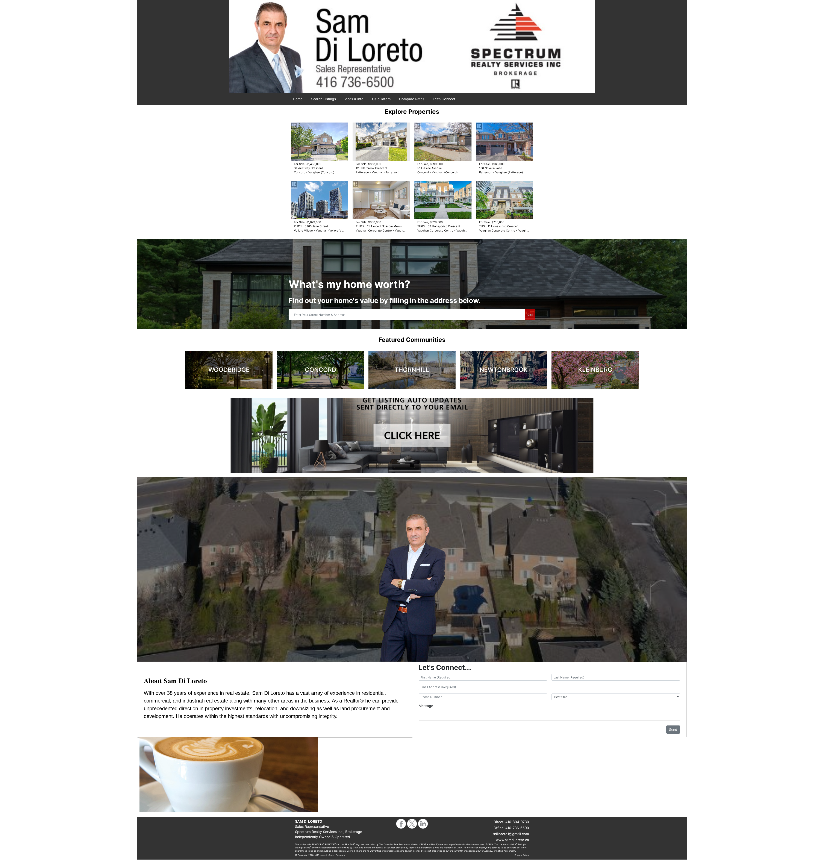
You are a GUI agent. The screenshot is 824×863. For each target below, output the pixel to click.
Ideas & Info (354, 99)
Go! (530, 314)
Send (673, 729)
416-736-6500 (517, 828)
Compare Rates (411, 99)
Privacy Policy (522, 855)
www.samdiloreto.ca (512, 840)
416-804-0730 (517, 822)
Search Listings (323, 99)
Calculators (381, 99)
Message (426, 706)
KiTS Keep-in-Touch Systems (330, 855)
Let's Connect (444, 99)
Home (298, 99)
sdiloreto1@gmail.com (511, 834)
